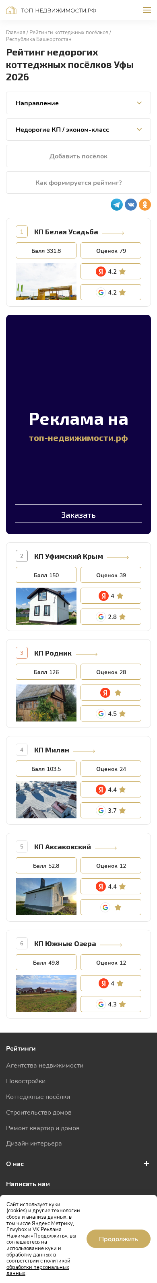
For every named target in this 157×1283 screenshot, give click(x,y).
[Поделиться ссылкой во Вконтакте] (131, 205)
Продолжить (118, 1238)
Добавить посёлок (78, 156)
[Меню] (147, 10)
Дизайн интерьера (34, 1143)
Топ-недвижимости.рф (51, 10)
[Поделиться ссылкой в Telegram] (117, 205)
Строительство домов (39, 1112)
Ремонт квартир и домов (43, 1127)
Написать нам (28, 1183)
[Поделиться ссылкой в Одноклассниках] (145, 205)
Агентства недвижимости (44, 1065)
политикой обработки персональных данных (38, 1266)
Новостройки (25, 1080)
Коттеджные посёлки (38, 1096)
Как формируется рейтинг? (78, 182)
